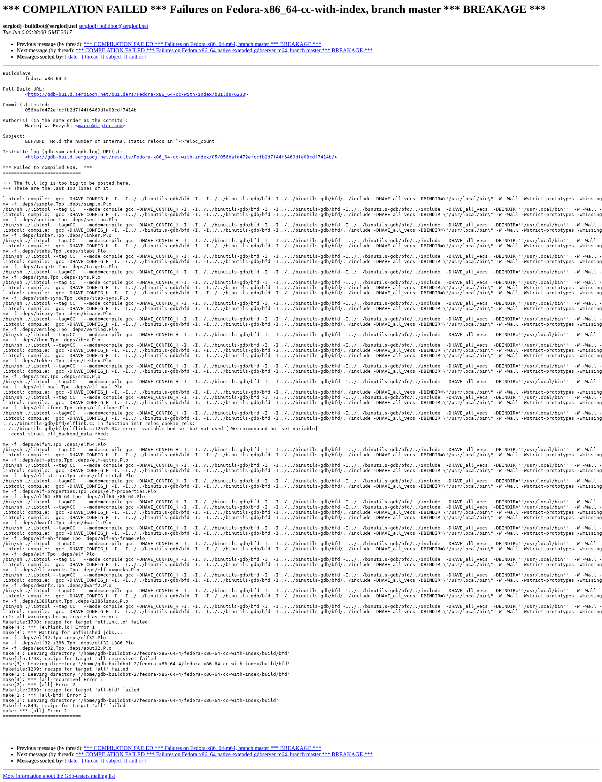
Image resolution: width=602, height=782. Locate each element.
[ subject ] (114, 57)
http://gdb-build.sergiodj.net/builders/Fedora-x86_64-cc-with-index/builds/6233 (136, 94)
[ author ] (136, 57)
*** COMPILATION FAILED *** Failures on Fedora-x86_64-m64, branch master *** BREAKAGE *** (202, 44)
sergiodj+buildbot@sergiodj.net (113, 26)
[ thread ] (92, 57)
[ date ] (72, 57)
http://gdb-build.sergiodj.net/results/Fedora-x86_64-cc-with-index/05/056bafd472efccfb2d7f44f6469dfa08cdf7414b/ (181, 157)
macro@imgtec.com (100, 125)
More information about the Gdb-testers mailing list (59, 776)
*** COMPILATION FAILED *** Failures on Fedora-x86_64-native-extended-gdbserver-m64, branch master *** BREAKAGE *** (224, 50)
